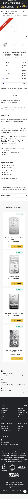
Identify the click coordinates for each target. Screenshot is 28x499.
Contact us (20, 426)
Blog (19, 430)
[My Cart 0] (23, 6)
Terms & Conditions (10, 482)
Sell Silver (3, 414)
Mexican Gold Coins (22, 412)
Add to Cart (17, 246)
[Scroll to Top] (24, 491)
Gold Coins (20, 408)
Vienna (24, 455)
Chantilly (8, 457)
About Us (20, 428)
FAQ (19, 432)
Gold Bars (20, 414)
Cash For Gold (4, 408)
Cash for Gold (6, 391)
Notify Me (14, 95)
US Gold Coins (21, 410)
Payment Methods (5, 430)
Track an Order (4, 426)
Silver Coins (20, 418)
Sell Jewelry (3, 418)
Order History (4, 428)
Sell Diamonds (4, 416)
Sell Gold (3, 412)
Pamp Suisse (21, 416)
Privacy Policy (19, 482)
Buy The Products (7, 374)
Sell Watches (4, 410)
